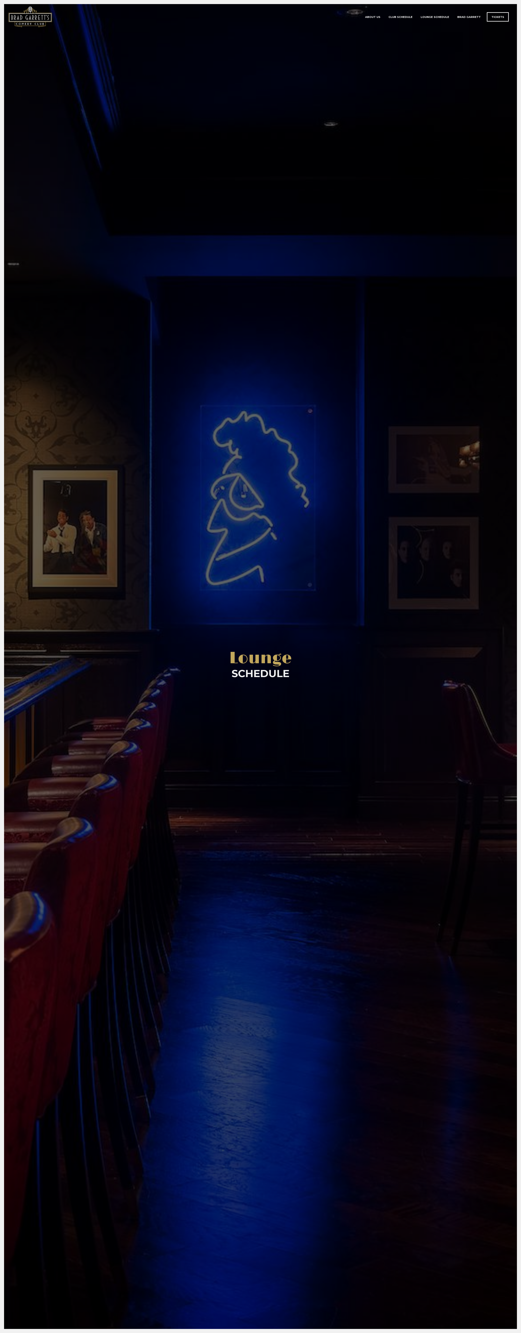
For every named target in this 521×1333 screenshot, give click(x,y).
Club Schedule (401, 17)
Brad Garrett (469, 17)
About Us (372, 17)
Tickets (497, 17)
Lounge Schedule (435, 17)
